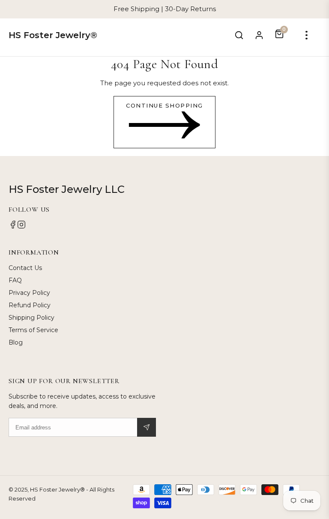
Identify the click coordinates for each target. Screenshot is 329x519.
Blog (16, 342)
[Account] (259, 35)
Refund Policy (30, 305)
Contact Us (25, 268)
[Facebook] (13, 227)
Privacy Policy (29, 293)
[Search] (239, 35)
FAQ (15, 280)
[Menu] (306, 35)
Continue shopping (164, 105)
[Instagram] (21, 227)
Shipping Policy (31, 317)
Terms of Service (33, 330)
